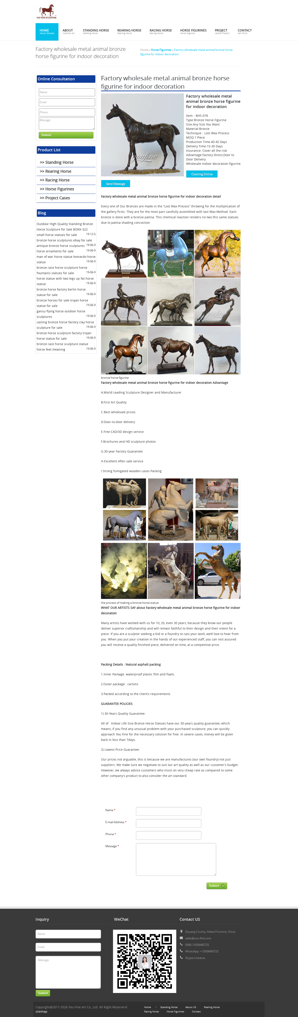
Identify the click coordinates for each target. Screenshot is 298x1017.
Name (110, 810)
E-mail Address (116, 822)
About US (190, 1007)
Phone (110, 834)
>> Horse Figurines (57, 188)
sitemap (41, 1012)
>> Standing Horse (57, 162)
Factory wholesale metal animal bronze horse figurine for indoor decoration (156, 196)
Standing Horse (96, 31)
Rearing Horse (129, 31)
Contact (245, 31)
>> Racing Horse (55, 179)
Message (112, 846)
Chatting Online (201, 174)
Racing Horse (161, 31)
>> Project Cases (55, 197)
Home (47, 31)
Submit (214, 885)
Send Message (115, 184)
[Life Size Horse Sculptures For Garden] (46, 21)
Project (222, 31)
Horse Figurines (193, 31)
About (69, 31)
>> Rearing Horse (55, 171)
